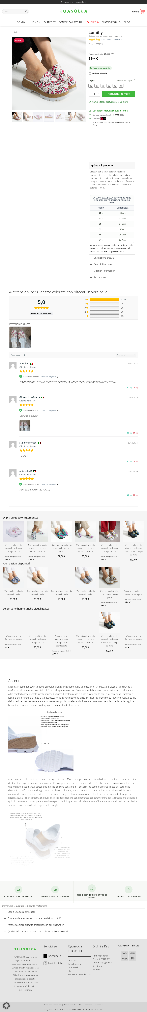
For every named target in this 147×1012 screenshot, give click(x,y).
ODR (81, 1005)
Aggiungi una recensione (41, 313)
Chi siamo (72, 960)
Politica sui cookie (70, 1005)
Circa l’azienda (74, 963)
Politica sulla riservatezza (52, 1005)
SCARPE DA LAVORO (70, 22)
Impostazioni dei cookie (94, 1005)
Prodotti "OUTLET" (101, 959)
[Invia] (26, 11)
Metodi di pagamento (102, 962)
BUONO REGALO (111, 22)
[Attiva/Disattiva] (91, 165)
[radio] (91, 85)
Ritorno (96, 969)
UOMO (34, 22)
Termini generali (100, 955)
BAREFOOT (49, 22)
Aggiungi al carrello (119, 93)
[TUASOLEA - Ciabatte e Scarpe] (73, 11)
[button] (138, 11)
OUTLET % (93, 22)
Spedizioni (97, 966)
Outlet (15, 32)
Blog (127, 22)
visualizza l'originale (48, 376)
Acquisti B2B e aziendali (79, 974)
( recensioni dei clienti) (111, 39)
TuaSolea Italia (55, 963)
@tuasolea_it (54, 955)
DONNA (21, 22)
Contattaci (73, 967)
